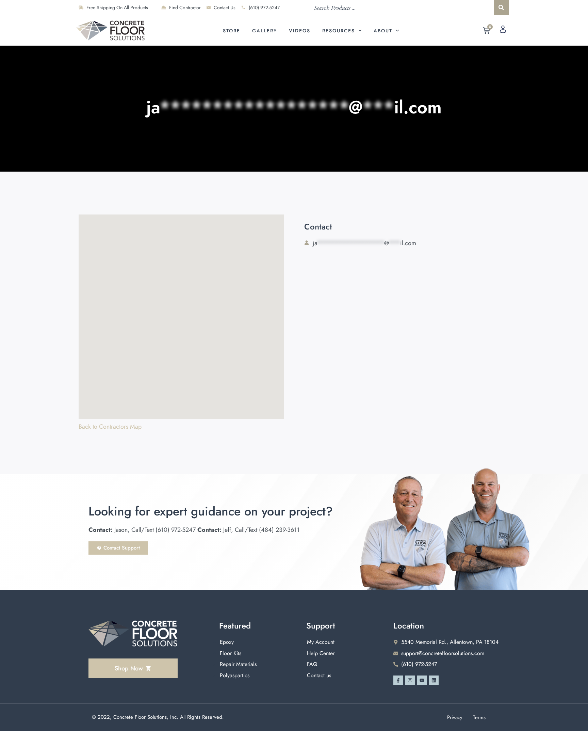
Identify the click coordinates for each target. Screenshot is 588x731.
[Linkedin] (434, 680)
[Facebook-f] (398, 680)
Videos (299, 30)
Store (231, 30)
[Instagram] (410, 680)
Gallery (264, 30)
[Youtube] (422, 680)
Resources (338, 30)
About (383, 30)
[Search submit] (501, 7)
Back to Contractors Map (110, 426)
